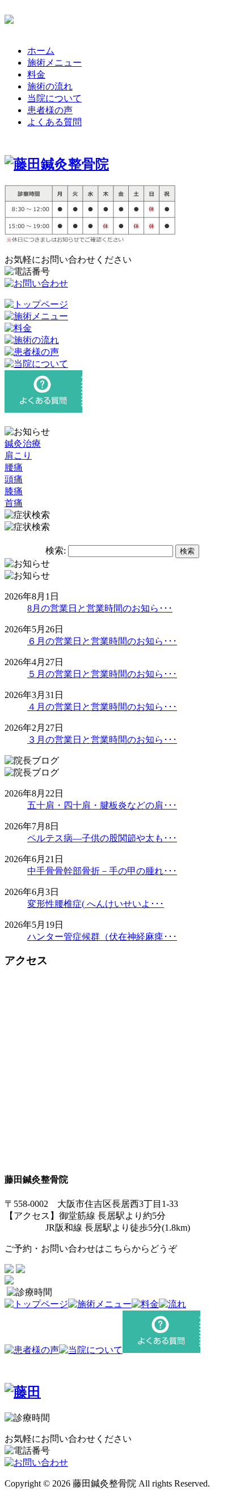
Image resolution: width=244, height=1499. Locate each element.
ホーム (40, 50)
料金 (36, 74)
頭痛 (14, 479)
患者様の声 (50, 110)
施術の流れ (50, 86)
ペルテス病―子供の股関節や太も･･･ (102, 838)
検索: (55, 550)
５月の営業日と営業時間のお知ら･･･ (102, 674)
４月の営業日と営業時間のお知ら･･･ (102, 707)
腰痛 (14, 467)
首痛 (14, 503)
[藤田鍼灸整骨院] (57, 164)
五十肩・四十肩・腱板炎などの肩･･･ (102, 805)
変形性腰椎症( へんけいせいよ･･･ (95, 904)
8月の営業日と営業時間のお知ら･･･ (100, 608)
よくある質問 (54, 122)
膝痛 (14, 491)
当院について (54, 98)
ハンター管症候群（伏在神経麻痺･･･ (102, 936)
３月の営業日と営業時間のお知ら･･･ (102, 739)
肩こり (18, 455)
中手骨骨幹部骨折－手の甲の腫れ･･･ (102, 871)
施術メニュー (54, 62)
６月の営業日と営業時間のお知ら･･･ (102, 641)
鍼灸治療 (23, 443)
